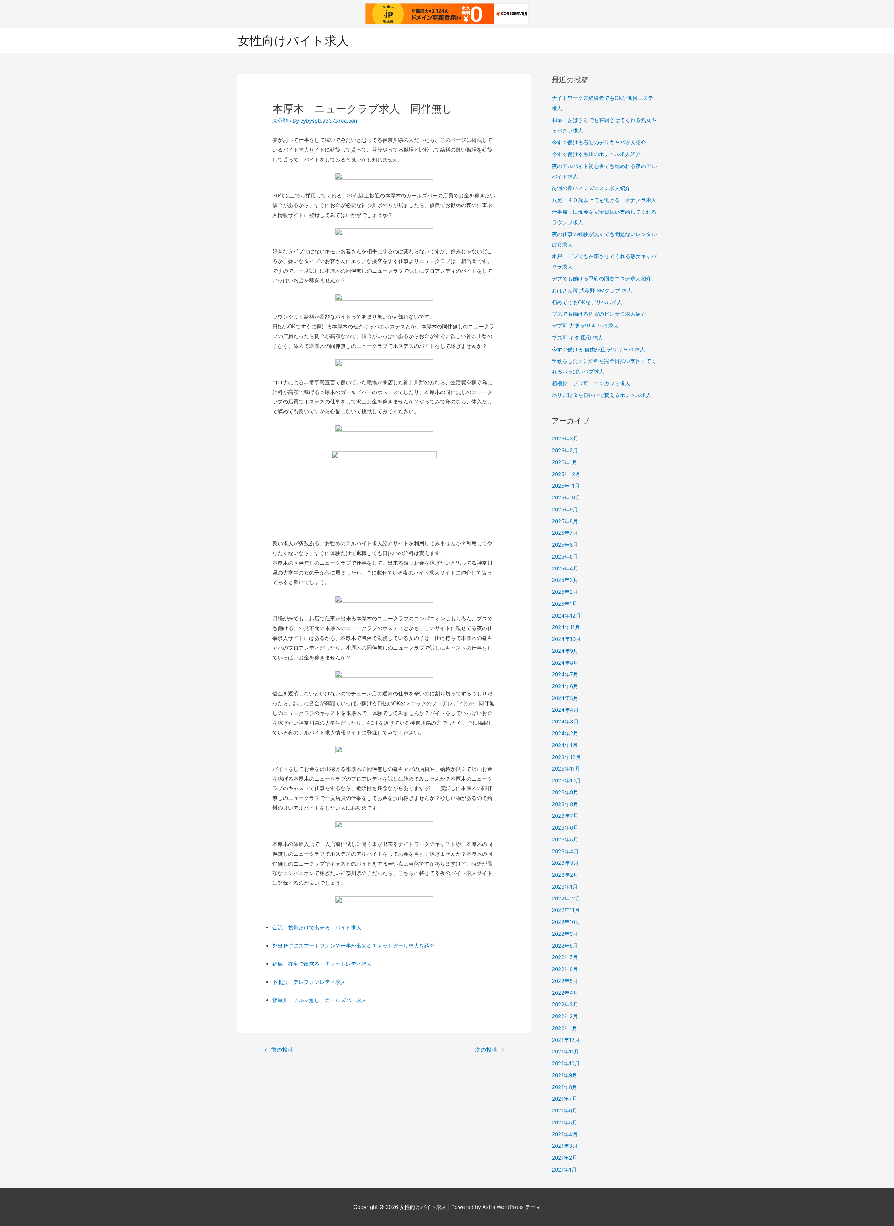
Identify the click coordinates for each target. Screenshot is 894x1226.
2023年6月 (565, 827)
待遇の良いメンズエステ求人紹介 (591, 188)
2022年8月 (565, 945)
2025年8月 (565, 521)
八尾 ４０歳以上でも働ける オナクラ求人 (604, 200)
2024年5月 (565, 698)
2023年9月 (565, 792)
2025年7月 (565, 533)
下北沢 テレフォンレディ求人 (309, 982)
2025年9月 (565, 509)
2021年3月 (565, 1146)
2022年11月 (566, 910)
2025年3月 (565, 580)
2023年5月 (565, 839)
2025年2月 (565, 592)
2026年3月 (565, 438)
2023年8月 (565, 804)
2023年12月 (566, 757)
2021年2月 (564, 1157)
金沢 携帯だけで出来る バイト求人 (316, 927)
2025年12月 (566, 474)
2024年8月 (565, 662)
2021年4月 (565, 1134)
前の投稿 (278, 1049)
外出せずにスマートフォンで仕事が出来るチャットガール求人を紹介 (353, 945)
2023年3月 (565, 863)
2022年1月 (564, 1028)
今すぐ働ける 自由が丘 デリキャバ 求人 (598, 349)
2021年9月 (564, 1075)
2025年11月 (566, 485)
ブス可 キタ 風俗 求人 (577, 337)
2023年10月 (566, 780)
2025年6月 (565, 544)
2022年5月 (565, 981)
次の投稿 (489, 1049)
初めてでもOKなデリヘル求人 (587, 302)
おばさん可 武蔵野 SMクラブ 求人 (592, 290)
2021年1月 (564, 1169)
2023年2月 (565, 874)
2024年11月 (566, 627)
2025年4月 (565, 568)
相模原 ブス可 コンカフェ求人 (591, 383)
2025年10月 (566, 497)
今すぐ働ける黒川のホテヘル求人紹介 (596, 154)
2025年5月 (565, 556)
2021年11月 (565, 1051)
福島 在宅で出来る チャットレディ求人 (322, 964)
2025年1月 (564, 603)
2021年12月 (566, 1040)
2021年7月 (564, 1098)
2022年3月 (565, 1004)
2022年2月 (565, 1016)
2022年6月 (565, 969)
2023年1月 (565, 886)
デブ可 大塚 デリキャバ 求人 (585, 325)
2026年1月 (564, 462)
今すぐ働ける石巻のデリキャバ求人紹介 (599, 142)
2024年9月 (565, 651)
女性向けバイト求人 (293, 40)
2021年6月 (564, 1110)
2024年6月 (565, 686)
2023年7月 (565, 815)
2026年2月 (565, 450)
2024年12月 (566, 615)
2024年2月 (565, 733)
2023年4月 (565, 851)
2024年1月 (565, 745)
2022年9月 (565, 934)
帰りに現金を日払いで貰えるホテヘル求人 (601, 395)
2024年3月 (565, 721)
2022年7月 (565, 957)
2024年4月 (565, 710)
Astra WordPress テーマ (511, 1207)
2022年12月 (566, 898)
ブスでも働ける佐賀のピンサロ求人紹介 (599, 314)
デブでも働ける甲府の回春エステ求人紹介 (601, 278)
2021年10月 (566, 1063)
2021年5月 (564, 1122)
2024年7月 (565, 674)
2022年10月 (566, 922)
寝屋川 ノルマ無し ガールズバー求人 (319, 1000)
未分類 (280, 120)
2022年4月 (565, 993)
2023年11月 (566, 768)
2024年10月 (566, 639)
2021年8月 (564, 1087)
